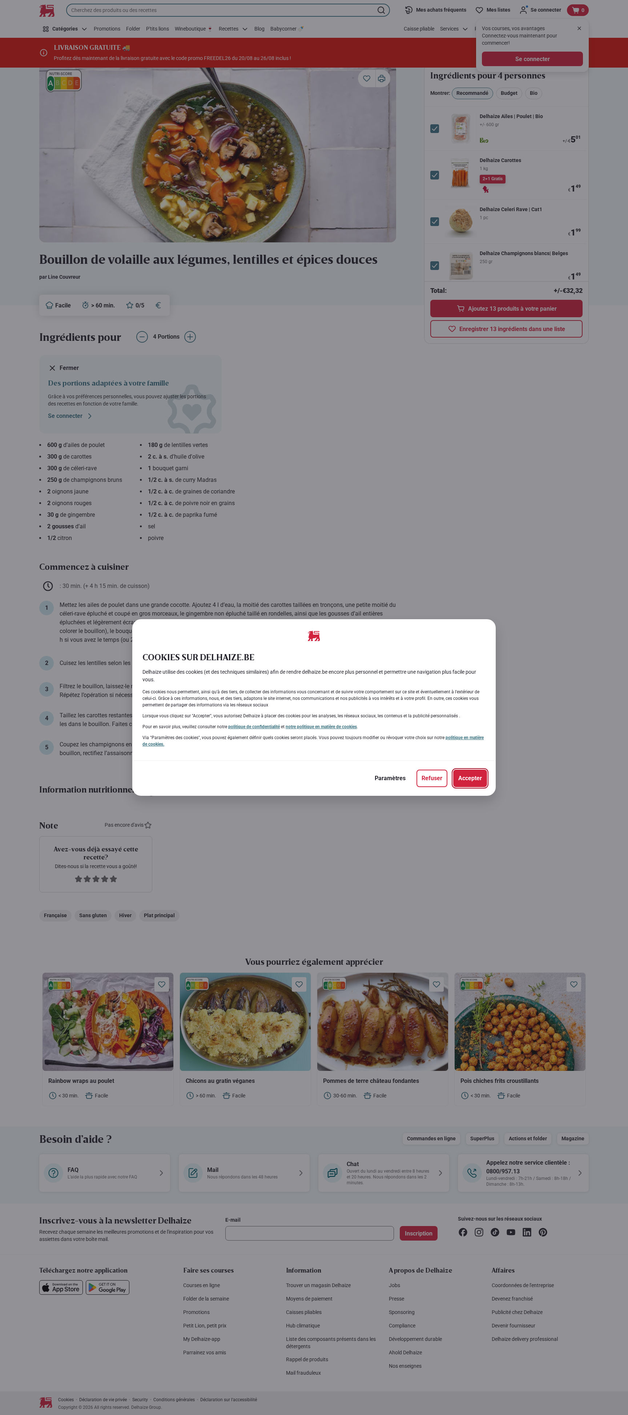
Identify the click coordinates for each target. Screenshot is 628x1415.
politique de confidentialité (254, 726)
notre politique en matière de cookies (321, 726)
